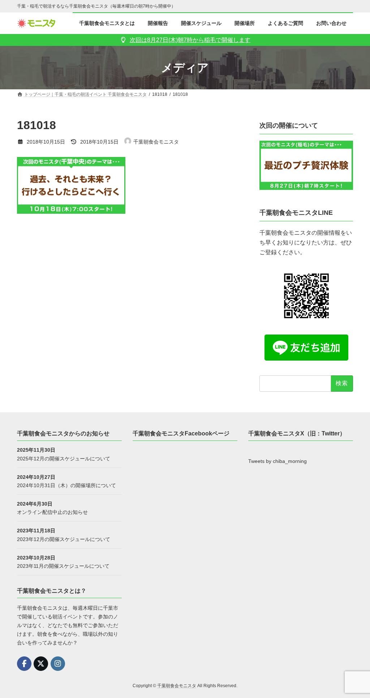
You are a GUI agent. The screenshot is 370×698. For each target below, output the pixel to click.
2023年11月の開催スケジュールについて (63, 566)
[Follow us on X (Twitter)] (41, 663)
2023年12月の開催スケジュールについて (63, 539)
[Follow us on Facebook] (24, 663)
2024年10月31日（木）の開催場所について (66, 485)
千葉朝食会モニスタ (176, 685)
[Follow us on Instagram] (58, 663)
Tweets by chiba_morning (277, 461)
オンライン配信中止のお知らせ (52, 512)
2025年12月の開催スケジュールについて (63, 458)
